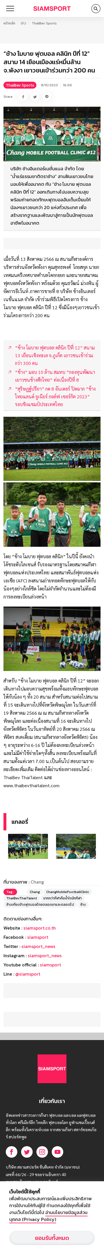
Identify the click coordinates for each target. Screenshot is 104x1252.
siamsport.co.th (39, 927)
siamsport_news (38, 946)
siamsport (37, 937)
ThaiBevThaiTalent (21, 898)
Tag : (10, 891)
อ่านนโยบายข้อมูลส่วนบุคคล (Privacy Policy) (48, 1216)
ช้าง (83, 904)
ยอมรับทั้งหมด (52, 1238)
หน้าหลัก (9, 23)
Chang (35, 891)
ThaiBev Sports (44, 23)
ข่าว (23, 23)
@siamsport (27, 973)
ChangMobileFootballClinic (67, 891)
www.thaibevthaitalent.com (31, 785)
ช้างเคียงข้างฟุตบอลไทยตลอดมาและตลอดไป (40, 904)
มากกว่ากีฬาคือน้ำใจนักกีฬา (62, 898)
